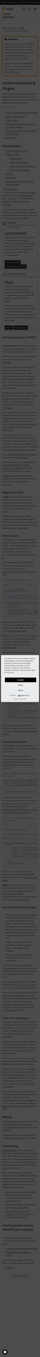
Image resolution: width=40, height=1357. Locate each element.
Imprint (16, 699)
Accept (20, 680)
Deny (20, 685)
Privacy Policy (22, 699)
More (20, 690)
